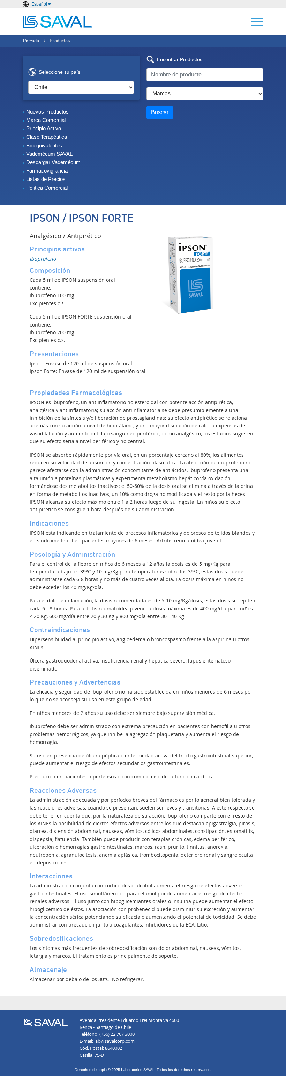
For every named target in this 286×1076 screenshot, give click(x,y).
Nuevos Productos (47, 112)
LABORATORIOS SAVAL (57, 22)
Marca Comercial (46, 120)
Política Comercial (47, 188)
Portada (31, 41)
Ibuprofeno (43, 258)
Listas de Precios (46, 179)
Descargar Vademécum (53, 162)
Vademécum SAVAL (49, 154)
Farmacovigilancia (47, 171)
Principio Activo (43, 128)
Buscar (159, 112)
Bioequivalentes (44, 145)
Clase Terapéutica (46, 137)
